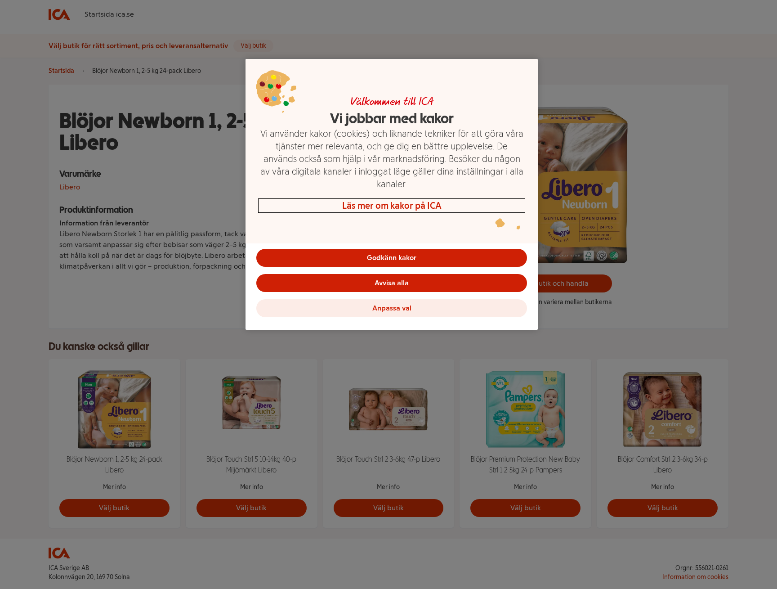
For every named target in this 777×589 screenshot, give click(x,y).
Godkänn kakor (391, 257)
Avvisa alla (392, 283)
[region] (392, 194)
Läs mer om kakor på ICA (392, 205)
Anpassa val (391, 308)
